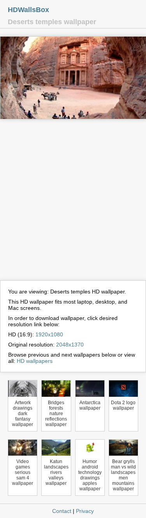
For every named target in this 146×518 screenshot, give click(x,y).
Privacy (85, 511)
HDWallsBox (28, 10)
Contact (61, 511)
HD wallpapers (35, 361)
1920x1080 (49, 334)
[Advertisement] (73, 203)
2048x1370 (70, 344)
